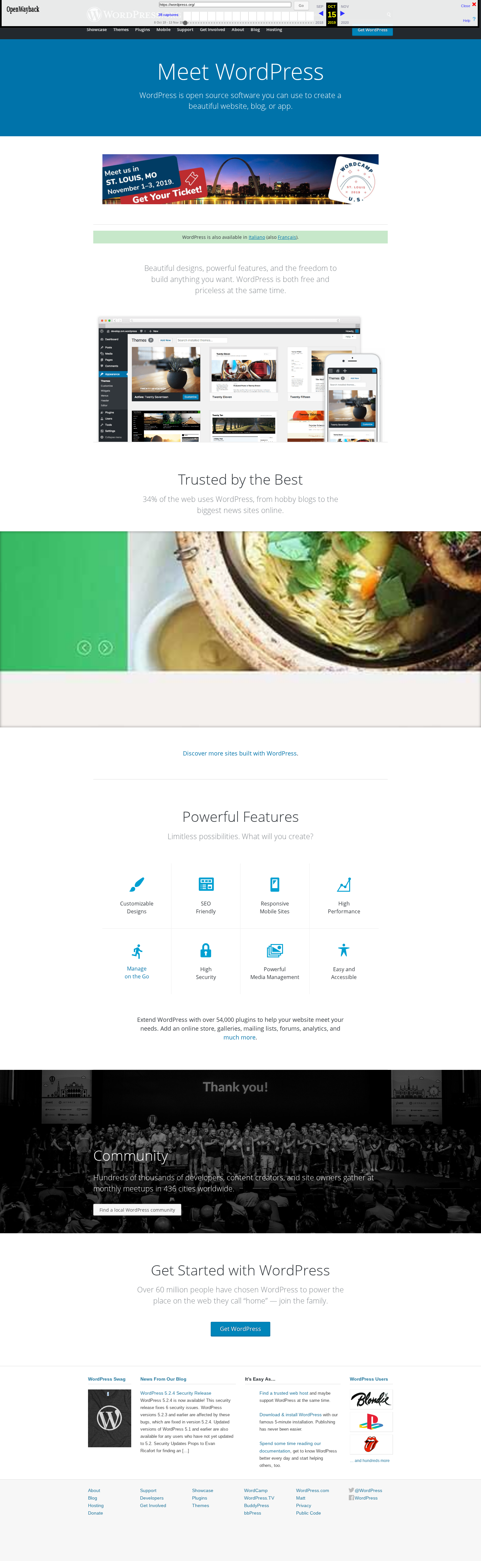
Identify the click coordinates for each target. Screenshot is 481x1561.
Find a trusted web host (283, 1393)
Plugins (142, 29)
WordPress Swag (107, 1379)
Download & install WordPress (290, 1414)
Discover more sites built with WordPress (240, 753)
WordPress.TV (259, 1498)
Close (465, 6)
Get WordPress (372, 30)
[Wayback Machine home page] (23, 15)
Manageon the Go (137, 972)
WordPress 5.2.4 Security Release (175, 1393)
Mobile (163, 29)
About (238, 29)
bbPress (252, 1513)
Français (287, 237)
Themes (121, 29)
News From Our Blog (163, 1379)
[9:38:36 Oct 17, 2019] (342, 15)
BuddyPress (256, 1505)
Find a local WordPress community (137, 1210)
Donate (95, 1513)
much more (239, 1037)
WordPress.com (312, 1490)
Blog (255, 29)
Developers (152, 1498)
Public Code (308, 1513)
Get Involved (212, 29)
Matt (300, 1498)
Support (185, 29)
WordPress (366, 1498)
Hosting (274, 29)
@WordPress (368, 1490)
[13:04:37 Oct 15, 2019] (321, 15)
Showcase (97, 29)
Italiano (257, 237)
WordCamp (256, 1490)
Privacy (303, 1505)
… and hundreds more (370, 1460)
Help (466, 21)
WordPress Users (369, 1379)
